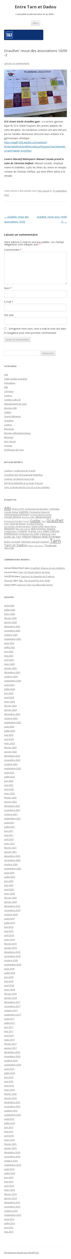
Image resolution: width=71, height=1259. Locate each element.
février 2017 (10, 1043)
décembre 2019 (12, 906)
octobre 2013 (11, 1210)
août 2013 (9, 1219)
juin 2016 (8, 1077)
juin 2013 (8, 1227)
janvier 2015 (10, 1148)
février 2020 (10, 897)
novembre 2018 (12, 956)
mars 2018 (9, 989)
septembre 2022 (12, 768)
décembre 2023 (12, 714)
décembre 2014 (12, 1152)
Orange (8, 445)
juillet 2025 (9, 647)
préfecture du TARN (28, 533)
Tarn (55, 540)
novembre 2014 (12, 1156)
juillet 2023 (9, 730)
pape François (51, 531)
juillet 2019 (9, 922)
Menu (35, 23)
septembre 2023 (12, 722)
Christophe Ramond (39, 512)
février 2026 (10, 618)
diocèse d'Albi (28, 517)
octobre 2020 (11, 864)
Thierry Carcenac (35, 545)
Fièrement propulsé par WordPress (21, 1252)
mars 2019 (9, 939)
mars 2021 (9, 843)
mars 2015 (9, 1139)
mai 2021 (8, 835)
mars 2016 (9, 1089)
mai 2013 (8, 1231)
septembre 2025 (12, 639)
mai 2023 (8, 735)
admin (7, 584)
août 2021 (9, 822)
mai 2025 (8, 655)
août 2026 (9, 605)
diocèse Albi (10, 408)
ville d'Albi (9, 548)
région (27, 536)
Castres (8, 395)
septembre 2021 (12, 818)
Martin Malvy (50, 526)
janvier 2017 (10, 1048)
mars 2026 (9, 613)
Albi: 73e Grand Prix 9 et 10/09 (34, 580)
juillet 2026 (9, 609)
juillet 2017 (9, 1023)
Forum (26, 521)
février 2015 (10, 1144)
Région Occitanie (12, 541)
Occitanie (22, 531)
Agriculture (9, 383)
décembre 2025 (12, 626)
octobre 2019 (11, 914)
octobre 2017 (11, 1010)
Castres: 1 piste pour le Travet (19, 470)
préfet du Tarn (12, 536)
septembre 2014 (12, 1164)
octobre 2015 (11, 1110)
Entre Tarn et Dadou (35, 7)
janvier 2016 (10, 1098)
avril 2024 (9, 697)
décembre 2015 (12, 1102)
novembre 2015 (12, 1106)
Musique (8, 437)
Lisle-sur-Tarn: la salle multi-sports (35, 584)
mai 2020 (8, 885)
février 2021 (10, 847)
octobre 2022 (11, 764)
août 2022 (9, 772)
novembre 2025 (12, 630)
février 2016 (10, 1094)
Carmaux (9, 391)
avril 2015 (9, 1135)
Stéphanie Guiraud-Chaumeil (35, 541)
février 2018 (10, 993)
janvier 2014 (10, 1198)
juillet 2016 (9, 1073)
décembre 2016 (12, 1052)
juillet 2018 (9, 972)
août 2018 (9, 968)
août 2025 (9, 643)
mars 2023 (9, 743)
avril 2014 (9, 1185)
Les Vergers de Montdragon (17, 526)
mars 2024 (9, 701)
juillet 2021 (9, 826)
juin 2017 (8, 1027)
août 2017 (9, 1018)
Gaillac (7, 412)
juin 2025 (8, 651)
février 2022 (10, 797)
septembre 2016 (12, 1064)
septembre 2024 (12, 680)
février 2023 (10, 747)
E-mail (8, 301)
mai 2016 (8, 1081)
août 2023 (9, 726)
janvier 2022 (10, 801)
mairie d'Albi (37, 526)
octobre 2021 (11, 814)
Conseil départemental (40, 514)
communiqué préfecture (16, 514)
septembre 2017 (12, 1014)
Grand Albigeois (12, 416)
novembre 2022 (12, 760)
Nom (8, 288)
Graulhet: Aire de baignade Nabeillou (23, 474)
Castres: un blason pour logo (19, 479)
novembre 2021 (12, 810)
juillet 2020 (9, 876)
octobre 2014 (11, 1160)
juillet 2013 (9, 1223)
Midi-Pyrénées (38, 528)
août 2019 (9, 918)
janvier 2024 (10, 710)
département (43, 517)
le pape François (35, 523)
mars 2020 (9, 893)
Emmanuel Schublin (13, 521)
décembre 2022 (12, 755)
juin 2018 (8, 977)
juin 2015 (8, 1127)
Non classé (43, 190)
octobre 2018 (11, 960)
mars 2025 (9, 664)
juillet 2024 (9, 689)
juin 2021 (8, 831)
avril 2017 (9, 1035)
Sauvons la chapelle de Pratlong (37, 576)
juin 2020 (8, 881)
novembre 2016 (12, 1056)
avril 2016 (9, 1085)
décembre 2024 (12, 672)
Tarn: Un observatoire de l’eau (34, 572)
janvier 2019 (10, 947)
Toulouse (50, 545)
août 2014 (9, 1169)
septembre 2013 (12, 1215)
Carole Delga (11, 512)
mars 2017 (9, 1039)
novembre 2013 (12, 1206)
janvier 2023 (10, 751)
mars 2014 (9, 1190)
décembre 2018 (12, 952)
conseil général (12, 517)
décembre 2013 (12, 1202)
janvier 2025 (10, 668)
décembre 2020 (12, 856)
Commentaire (13, 249)
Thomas (8, 580)
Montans (51, 528)
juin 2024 (8, 693)
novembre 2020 (12, 860)
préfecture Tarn (48, 534)
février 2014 (10, 1194)
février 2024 (10, 705)
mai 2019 (8, 931)
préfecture (11, 534)
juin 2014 (8, 1177)
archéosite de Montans (37, 508)
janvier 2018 (10, 998)
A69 (6, 374)
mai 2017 (8, 1031)
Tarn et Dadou (15, 545)
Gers (43, 521)
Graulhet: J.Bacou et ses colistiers (47, 568)
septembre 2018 (12, 964)
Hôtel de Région (18, 523)
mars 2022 (9, 793)
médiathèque (10, 531)
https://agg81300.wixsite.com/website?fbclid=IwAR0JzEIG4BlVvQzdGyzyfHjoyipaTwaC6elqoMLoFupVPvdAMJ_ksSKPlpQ (35, 146)
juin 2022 (8, 780)
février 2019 (10, 943)
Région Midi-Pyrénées (46, 537)
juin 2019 (8, 927)
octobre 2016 (11, 1060)
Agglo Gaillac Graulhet (15, 378)
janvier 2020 (10, 902)
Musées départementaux (17, 433)
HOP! (6, 523)
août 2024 (9, 684)
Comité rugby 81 (12, 399)
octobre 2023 (11, 718)
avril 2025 (9, 659)
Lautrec (8, 424)
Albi (6, 387)
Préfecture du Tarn (14, 449)
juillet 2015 (9, 1123)
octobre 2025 (11, 634)
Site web (9, 315)
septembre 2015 (12, 1114)
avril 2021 (9, 839)
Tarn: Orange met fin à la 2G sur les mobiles (27, 487)
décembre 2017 (12, 1002)
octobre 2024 (11, 676)
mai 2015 (8, 1131)
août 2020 (9, 872)
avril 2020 (9, 889)
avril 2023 (9, 739)
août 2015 (9, 1119)
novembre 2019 (12, 910)
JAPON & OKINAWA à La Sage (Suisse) (23, 483)
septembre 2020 (12, 868)
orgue (40, 531)
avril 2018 (9, 985)
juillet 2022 (9, 776)
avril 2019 (9, 935)
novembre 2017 (12, 1006)
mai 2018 (8, 981)
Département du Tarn (15, 403)
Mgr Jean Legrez (23, 529)
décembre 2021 (12, 806)
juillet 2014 (9, 1173)
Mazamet (9, 428)
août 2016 (9, 1068)
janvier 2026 (10, 622)
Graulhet (8, 420)
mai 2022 (8, 785)
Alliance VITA (18, 508)
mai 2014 (8, 1181)
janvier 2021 (10, 851)
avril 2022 (9, 789)
